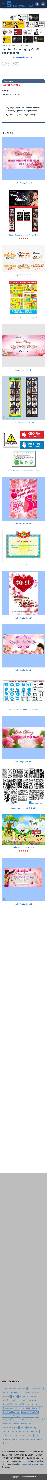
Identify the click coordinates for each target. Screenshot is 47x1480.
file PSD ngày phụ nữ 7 (23, 618)
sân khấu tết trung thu (10, 1428)
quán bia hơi (7, 1424)
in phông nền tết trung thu (11, 1416)
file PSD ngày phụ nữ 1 (23, 183)
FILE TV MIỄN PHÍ (9, 45)
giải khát (16, 1412)
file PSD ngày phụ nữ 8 (23, 762)
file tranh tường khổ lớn (34, 1408)
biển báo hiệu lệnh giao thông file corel (23, 709)
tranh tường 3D (19, 1435)
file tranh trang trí (33, 1404)
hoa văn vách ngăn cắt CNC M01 (23, 808)
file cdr (14, 1396)
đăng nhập (18, 115)
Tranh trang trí (33, 1428)
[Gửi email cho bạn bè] (13, 64)
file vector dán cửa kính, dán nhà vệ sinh (23, 471)
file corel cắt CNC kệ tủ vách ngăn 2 (23, 318)
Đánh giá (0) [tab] (8, 81)
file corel (22, 1396)
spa (35, 1424)
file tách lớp (7, 1412)
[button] (3, 4)
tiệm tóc (23, 1428)
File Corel (23, 45)
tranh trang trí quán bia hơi (12, 1431)
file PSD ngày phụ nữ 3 (23, 523)
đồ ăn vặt (6, 1443)
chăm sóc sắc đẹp (32, 1392)
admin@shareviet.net (34, 1464)
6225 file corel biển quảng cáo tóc (23, 422)
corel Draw (6, 1396)
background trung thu (35, 1388)
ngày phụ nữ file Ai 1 (23, 275)
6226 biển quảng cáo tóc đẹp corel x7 (23, 235)
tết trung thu (7, 1439)
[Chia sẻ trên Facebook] (4, 64)
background (22, 1388)
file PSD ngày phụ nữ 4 (23, 670)
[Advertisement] (23, 937)
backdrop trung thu (9, 1388)
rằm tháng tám (26, 1424)
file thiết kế (14, 1400)
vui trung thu (24, 1439)
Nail (37, 1416)
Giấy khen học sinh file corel (23, 565)
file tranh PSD (19, 1404)
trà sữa (37, 1435)
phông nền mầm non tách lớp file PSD (23, 847)
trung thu (30, 1435)
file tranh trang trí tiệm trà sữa (13, 1408)
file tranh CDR (7, 1404)
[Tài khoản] (37, 4)
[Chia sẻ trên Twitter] (8, 64)
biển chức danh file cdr (11, 1392)
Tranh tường (7, 1435)
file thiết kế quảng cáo (28, 1400)
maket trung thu (28, 1416)
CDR (22, 1392)
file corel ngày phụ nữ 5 (24, 370)
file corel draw (32, 1396)
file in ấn (5, 1400)
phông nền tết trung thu (36, 1420)
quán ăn (16, 1424)
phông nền (6, 1420)
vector (15, 1439)
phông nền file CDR (19, 1420)
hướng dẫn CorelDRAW (29, 1412)
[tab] (23, 85)
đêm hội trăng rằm (37, 1439)
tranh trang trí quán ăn (31, 1431)
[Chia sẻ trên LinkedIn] (17, 64)
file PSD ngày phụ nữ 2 (23, 904)
